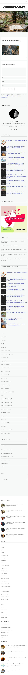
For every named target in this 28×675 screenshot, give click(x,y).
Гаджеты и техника (5, 364)
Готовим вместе (4, 371)
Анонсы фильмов (5, 350)
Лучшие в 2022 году (5, 402)
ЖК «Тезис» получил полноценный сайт (14, 510)
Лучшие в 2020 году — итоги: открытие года (15, 651)
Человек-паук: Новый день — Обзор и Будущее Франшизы (11, 260)
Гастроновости (4, 367)
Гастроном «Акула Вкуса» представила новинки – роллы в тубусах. (14, 255)
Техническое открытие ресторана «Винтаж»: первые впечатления (15, 535)
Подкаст (3, 419)
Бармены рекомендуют (6, 354)
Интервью (3, 378)
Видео (2, 361)
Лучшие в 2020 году (5, 398)
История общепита (5, 381)
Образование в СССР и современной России (16, 140)
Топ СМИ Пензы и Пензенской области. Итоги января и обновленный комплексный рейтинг (16, 176)
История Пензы (4, 385)
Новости (3, 416)
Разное (2, 426)
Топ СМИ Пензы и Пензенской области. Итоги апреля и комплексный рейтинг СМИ (15, 664)
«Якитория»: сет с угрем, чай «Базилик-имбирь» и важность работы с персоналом (16, 646)
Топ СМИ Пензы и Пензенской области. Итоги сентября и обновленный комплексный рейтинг (15, 285)
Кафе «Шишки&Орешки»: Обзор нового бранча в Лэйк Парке (13, 250)
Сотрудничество (4, 463)
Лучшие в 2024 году (5, 409)
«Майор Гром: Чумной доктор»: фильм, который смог (16, 658)
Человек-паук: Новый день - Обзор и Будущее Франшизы (15, 529)
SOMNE (2, 347)
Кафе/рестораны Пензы (6, 586)
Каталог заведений (5, 388)
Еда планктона (4, 374)
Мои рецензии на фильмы (7, 449)
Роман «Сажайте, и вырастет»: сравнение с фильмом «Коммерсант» (12, 24)
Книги (6, 20)
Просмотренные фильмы (6, 453)
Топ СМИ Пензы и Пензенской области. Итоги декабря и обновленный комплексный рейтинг (16, 308)
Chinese (2, 544)
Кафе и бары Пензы (5, 460)
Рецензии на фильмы (5, 429)
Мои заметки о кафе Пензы (7, 456)
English (2, 340)
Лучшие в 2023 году (5, 405)
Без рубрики (3, 357)
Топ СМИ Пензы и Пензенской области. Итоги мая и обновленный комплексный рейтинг (15, 182)
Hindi (2, 343)
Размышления (4, 422)
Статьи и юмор (4, 433)
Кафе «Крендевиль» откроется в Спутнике (16, 186)
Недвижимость (4, 412)
